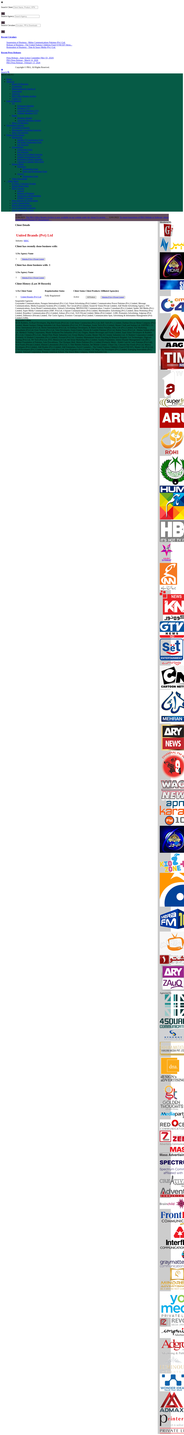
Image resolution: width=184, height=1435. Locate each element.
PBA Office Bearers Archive (24, 96)
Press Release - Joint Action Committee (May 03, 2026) (30, 58)
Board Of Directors (20, 84)
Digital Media (18, 164)
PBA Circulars (18, 188)
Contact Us (16, 98)
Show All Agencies (20, 132)
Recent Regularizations (22, 205)
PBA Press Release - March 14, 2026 (22, 60)
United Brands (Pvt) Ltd (31, 297)
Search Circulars (8, 25)
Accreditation (17, 147)
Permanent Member (25, 106)
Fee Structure (23, 145)
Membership (17, 137)
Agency (20, 174)
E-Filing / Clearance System (24, 183)
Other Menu (13, 181)
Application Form (24, 149)
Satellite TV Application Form (30, 140)
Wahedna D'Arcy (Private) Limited (33, 259)
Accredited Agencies (15, 125)
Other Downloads (19, 179)
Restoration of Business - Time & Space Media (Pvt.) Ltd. (31, 47)
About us (10, 81)
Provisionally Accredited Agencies (26, 130)
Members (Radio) (24, 118)
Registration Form (30, 169)
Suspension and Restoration (29, 196)
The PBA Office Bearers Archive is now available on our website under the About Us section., (67, 217)
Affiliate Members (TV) (27, 113)
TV (13, 103)
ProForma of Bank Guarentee (29, 159)
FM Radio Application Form (29, 142)
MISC (26, 241)
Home (9, 79)
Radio (14, 115)
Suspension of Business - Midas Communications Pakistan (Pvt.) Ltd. (35, 42)
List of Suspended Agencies (24, 208)
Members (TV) (23, 108)
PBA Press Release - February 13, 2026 (23, 63)
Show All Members (20, 123)
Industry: (19, 241)
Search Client (7, 7)
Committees (17, 86)
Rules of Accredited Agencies (29, 154)
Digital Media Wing (20, 186)
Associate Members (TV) (28, 111)
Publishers (21, 166)
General (20, 191)
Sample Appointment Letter (29, 157)
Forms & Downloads (15, 135)
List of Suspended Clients (23, 210)
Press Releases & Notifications (25, 200)
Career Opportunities (21, 203)
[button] (7, 74)
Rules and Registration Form (35, 171)
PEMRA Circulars (25, 198)
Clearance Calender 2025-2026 (30, 162)
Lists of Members (13, 101)
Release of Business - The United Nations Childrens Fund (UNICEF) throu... (39, 45)
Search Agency (7, 16)
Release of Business (25, 193)
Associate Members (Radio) (29, 120)
